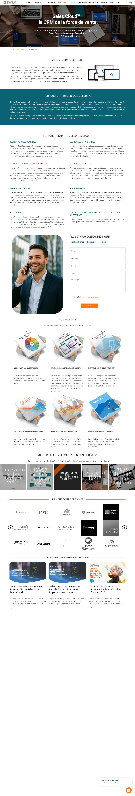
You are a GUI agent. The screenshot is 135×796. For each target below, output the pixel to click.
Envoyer (89, 305)
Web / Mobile (51, 2)
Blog (118, 2)
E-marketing (73, 2)
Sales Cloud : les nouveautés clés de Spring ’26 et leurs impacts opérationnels (65, 589)
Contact (111, 2)
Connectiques (94, 2)
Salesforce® (62, 2)
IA (44, 2)
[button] (129, 790)
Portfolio (104, 2)
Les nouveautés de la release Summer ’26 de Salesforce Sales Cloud (26, 589)
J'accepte (86, 297)
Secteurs (38, 2)
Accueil (12, 50)
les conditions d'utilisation (89, 297)
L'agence (29, 2)
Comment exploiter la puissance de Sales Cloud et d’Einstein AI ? (105, 589)
